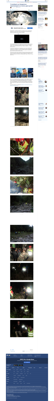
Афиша (14, 383)
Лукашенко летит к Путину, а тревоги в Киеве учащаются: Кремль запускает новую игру (42, 86)
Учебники (17, 373)
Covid (23, 381)
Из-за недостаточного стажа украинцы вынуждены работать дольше (42, 15)
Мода (24, 383)
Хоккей (21, 371)
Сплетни (17, 383)
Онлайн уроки (21, 373)
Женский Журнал (28, 383)
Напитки (18, 377)
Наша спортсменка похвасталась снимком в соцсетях (40, 27)
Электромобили (19, 375)
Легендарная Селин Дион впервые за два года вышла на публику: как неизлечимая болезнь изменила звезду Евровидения (41, 19)
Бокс (24, 371)
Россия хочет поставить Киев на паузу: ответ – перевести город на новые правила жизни (41, 108)
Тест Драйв (15, 375)
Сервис (26, 375)
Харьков (17, 369)
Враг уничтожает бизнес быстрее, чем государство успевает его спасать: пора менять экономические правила (42, 117)
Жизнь (23, 367)
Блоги (34, 367)
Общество (40, 367)
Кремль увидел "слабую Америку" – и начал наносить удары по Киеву (42, 112)
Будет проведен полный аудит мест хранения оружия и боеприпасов (42, 54)
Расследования (30, 367)
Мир (17, 367)
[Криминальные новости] (24, 351)
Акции (23, 375)
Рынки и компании (15, 379)
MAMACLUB (20, 381)
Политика (13, 367)
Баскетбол (18, 371)
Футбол (14, 371)
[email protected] (13, 396)
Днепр (24, 369)
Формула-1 (28, 371)
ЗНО (27, 373)
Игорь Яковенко (40, 105)
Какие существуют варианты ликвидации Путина (41, 104)
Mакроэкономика (20, 379)
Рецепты (14, 377)
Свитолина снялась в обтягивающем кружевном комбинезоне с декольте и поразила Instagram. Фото (41, 25)
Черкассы (28, 369)
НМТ (30, 373)
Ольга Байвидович (13, 7)
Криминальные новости (18, 7)
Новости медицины (15, 381)
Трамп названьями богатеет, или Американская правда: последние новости (41, 90)
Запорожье (21, 369)
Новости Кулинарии (23, 377)
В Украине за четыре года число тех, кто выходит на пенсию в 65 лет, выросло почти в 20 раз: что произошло (42, 13)
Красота (21, 383)
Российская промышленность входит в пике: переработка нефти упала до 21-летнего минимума (41, 81)
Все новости (46, 367)
